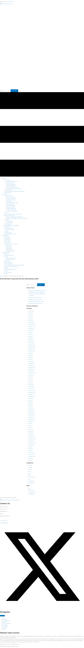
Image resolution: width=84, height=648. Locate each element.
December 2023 (32, 367)
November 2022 (32, 392)
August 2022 (31, 398)
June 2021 (31, 425)
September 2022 (32, 396)
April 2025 (31, 338)
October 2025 (31, 328)
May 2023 (31, 380)
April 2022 (31, 406)
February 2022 (32, 409)
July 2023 (30, 377)
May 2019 (31, 460)
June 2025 (31, 334)
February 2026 (32, 322)
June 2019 (31, 458)
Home (1, 276)
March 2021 (31, 431)
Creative (30, 467)
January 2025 (31, 344)
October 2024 (31, 349)
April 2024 (31, 359)
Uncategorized (31, 483)
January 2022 (31, 411)
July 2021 (30, 423)
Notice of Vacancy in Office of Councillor (36, 301)
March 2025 (31, 340)
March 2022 (31, 408)
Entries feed (31, 490)
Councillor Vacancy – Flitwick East (35, 297)
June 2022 (31, 402)
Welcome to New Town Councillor (35, 299)
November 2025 (32, 326)
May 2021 (31, 427)
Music (30, 473)
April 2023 (31, 382)
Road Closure (31, 481)
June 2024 (31, 355)
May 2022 (31, 404)
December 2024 (32, 346)
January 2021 (31, 435)
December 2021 (32, 413)
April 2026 (31, 318)
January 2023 (31, 388)
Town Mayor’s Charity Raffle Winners (36, 303)
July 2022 (30, 400)
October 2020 (31, 440)
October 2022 (31, 394)
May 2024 (31, 357)
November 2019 (32, 456)
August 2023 (31, 375)
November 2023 (32, 369)
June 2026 (31, 314)
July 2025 (30, 332)
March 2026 (31, 320)
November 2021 (32, 415)
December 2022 (32, 390)
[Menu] (2, 615)
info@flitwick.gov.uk (4, 522)
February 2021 (32, 433)
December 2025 (32, 324)
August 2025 (31, 330)
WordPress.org (32, 494)
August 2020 (31, 444)
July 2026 (30, 313)
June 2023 (31, 378)
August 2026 (31, 311)
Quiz (30, 479)
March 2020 (31, 452)
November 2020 (32, 439)
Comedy (30, 465)
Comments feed (32, 492)
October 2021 (31, 417)
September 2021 (32, 419)
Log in (30, 488)
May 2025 (31, 336)
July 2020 (30, 446)
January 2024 (31, 365)
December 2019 (32, 454)
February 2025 (32, 342)
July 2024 (30, 353)
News (30, 475)
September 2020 (32, 442)
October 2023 (31, 371)
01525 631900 (10, 1)
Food (30, 471)
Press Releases (32, 477)
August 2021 (31, 421)
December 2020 (32, 437)
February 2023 (32, 386)
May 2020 (31, 450)
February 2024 (32, 363)
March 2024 (31, 361)
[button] (42, 608)
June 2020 (31, 448)
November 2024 (32, 347)
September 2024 (32, 351)
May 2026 (31, 316)
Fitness (30, 469)
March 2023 (31, 384)
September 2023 (32, 373)
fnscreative (17, 646)
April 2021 (31, 429)
